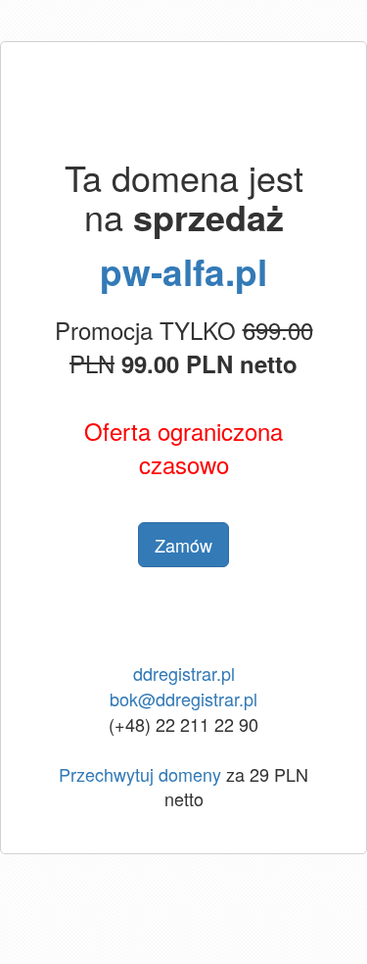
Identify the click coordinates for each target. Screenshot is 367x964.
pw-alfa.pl (183, 271)
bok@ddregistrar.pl (183, 698)
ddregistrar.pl (184, 673)
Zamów (183, 544)
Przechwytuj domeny (140, 774)
